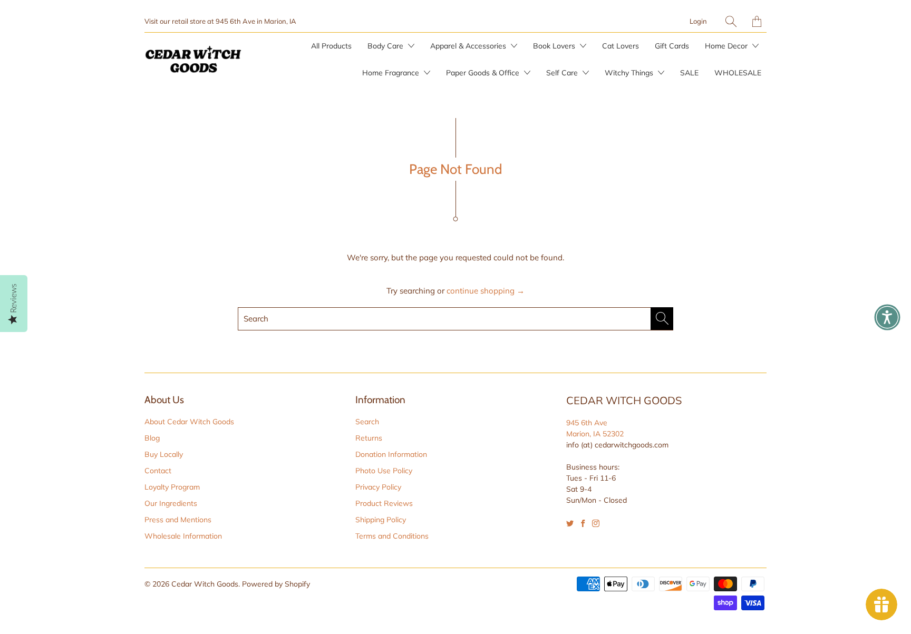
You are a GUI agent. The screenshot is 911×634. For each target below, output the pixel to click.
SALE (689, 72)
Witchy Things (630, 72)
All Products (331, 46)
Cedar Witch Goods (204, 584)
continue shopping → (486, 291)
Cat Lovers (620, 46)
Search (367, 421)
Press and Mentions (177, 519)
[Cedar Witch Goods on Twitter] (570, 523)
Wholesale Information (183, 536)
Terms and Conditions (392, 536)
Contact (157, 470)
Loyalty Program (172, 487)
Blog (152, 438)
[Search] (731, 21)
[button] (887, 317)
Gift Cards (672, 46)
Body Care (386, 46)
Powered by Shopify (276, 584)
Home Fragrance (391, 72)
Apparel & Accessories (469, 46)
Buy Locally (163, 454)
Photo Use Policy (383, 470)
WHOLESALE (737, 72)
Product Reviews (384, 503)
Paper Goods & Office (483, 72)
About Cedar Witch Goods (189, 421)
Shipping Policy (380, 519)
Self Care (563, 72)
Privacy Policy (378, 487)
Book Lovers (555, 46)
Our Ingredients (170, 503)
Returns (368, 438)
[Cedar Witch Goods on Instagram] (595, 523)
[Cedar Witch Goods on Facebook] (583, 523)
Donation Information (391, 454)
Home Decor (727, 46)
